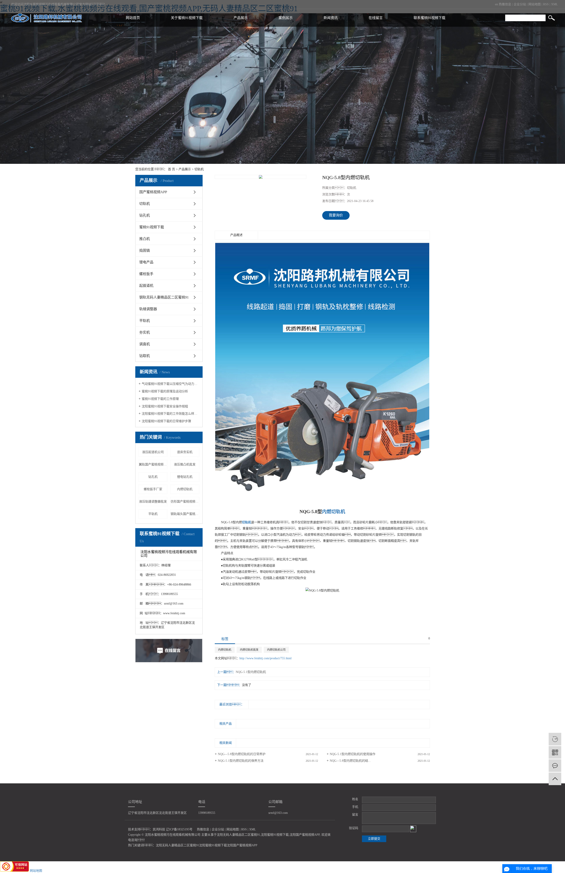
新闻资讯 (331, 18)
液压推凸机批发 (185, 464)
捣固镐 (144, 250)
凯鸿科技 (159, 829)
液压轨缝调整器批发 (153, 501)
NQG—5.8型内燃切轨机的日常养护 (242, 754)
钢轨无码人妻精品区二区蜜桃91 (164, 297)
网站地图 (534, 4)
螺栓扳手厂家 (153, 489)
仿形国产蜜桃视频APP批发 (185, 501)
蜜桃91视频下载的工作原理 (160, 399)
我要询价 (336, 215)
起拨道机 (146, 285)
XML (554, 4)
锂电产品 (146, 262)
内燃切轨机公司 (276, 649)
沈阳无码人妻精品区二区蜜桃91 (238, 834)
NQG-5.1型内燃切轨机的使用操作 (352, 754)
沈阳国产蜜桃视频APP (305, 834)
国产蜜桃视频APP (153, 192)
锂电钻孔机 (184, 476)
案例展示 (286, 18)
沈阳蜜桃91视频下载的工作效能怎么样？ (170, 413)
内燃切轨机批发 (249, 649)
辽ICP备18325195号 (179, 829)
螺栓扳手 (146, 274)
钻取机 (144, 356)
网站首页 (133, 18)
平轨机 (144, 321)
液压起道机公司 (153, 452)
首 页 (171, 169)
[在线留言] (555, 765)
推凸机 (144, 239)
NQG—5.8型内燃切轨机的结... (350, 760)
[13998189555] (555, 739)
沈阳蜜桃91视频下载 (275, 834)
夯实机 (144, 332)
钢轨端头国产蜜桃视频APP (185, 514)
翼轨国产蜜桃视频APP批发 (153, 464)
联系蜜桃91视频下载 (429, 18)
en (496, 4)
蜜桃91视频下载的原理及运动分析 (165, 391)
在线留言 (376, 18)
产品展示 (241, 18)
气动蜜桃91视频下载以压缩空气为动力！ (170, 383)
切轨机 (199, 169)
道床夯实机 (184, 452)
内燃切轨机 (184, 489)
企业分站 (520, 4)
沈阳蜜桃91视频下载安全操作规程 (165, 406)
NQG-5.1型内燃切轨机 (251, 672)
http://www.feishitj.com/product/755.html (265, 658)
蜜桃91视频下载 (151, 227)
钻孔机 (144, 215)
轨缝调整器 (148, 309)
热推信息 (505, 4)
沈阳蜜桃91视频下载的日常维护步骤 (166, 421)
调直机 (144, 344)
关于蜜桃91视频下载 (187, 18)
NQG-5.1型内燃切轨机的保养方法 (241, 760)
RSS (546, 4)
